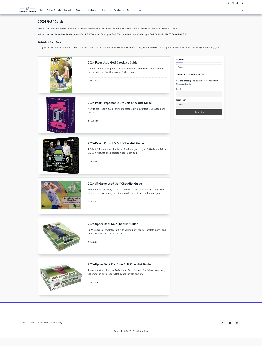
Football (79, 10)
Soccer (129, 10)
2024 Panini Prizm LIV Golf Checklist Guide (116, 143)
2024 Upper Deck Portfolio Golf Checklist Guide (119, 264)
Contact (32, 322)
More (140, 10)
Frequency (181, 99)
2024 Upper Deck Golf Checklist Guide (113, 224)
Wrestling (117, 10)
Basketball (92, 10)
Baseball (67, 10)
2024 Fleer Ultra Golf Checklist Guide (112, 62)
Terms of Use (43, 322)
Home (42, 10)
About (24, 322)
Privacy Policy (56, 322)
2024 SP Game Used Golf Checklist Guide (115, 184)
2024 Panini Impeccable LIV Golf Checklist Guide (120, 103)
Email (178, 89)
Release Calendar (54, 10)
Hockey (105, 10)
